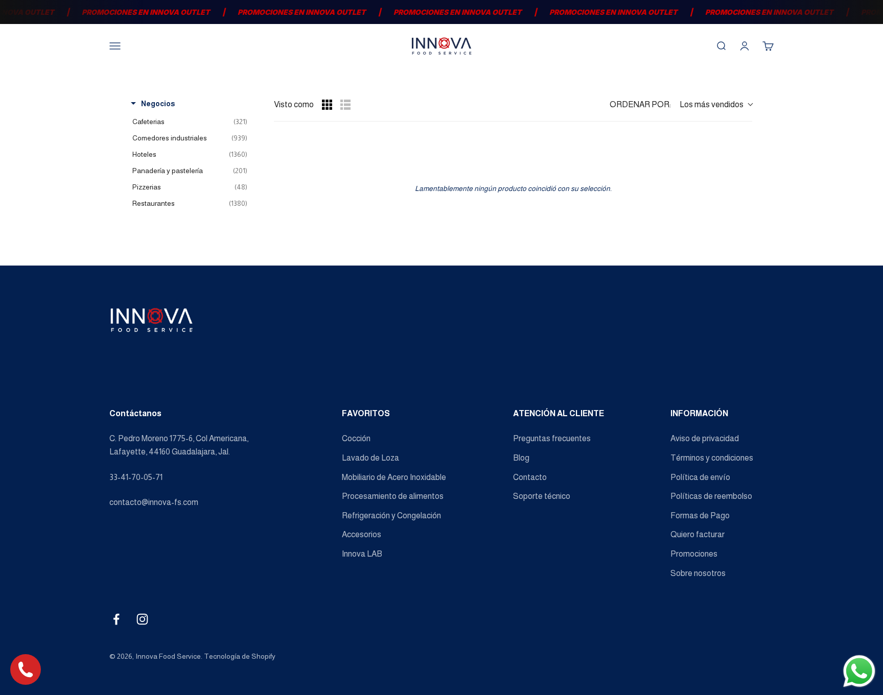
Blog (521, 457)
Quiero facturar (697, 534)
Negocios (158, 104)
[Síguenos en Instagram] (142, 619)
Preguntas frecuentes (552, 438)
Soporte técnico (541, 496)
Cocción (356, 438)
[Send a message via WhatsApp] (859, 671)
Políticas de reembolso (711, 496)
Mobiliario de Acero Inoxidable (394, 477)
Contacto (530, 477)
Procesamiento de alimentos (393, 496)
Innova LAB (362, 553)
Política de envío (700, 477)
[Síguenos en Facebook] (116, 619)
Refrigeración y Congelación (391, 515)
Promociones (693, 553)
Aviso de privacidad (704, 438)
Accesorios (361, 534)
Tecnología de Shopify (239, 656)
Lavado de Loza (370, 457)
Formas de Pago (700, 515)
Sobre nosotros (698, 573)
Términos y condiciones (711, 457)
